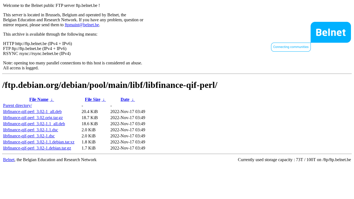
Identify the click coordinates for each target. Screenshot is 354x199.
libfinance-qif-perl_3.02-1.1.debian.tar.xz (38, 142)
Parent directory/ (17, 105)
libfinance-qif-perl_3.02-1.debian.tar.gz (37, 148)
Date (125, 99)
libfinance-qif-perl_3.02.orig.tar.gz (33, 117)
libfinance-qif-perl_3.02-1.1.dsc (30, 129)
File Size (92, 99)
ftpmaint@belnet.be (82, 24)
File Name (38, 99)
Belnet (8, 159)
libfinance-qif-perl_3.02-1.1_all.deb (34, 123)
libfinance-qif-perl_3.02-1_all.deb (32, 111)
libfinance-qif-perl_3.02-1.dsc (29, 135)
